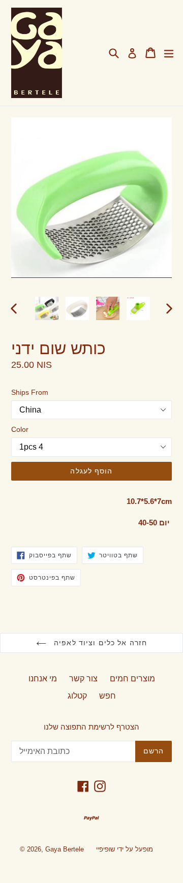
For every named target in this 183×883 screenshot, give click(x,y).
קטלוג (77, 695)
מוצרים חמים (132, 678)
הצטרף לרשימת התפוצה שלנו (91, 726)
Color (19, 429)
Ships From (29, 392)
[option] (47, 308)
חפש (107, 695)
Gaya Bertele (64, 849)
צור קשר (83, 678)
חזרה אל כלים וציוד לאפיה (99, 643)
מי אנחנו (42, 678)
